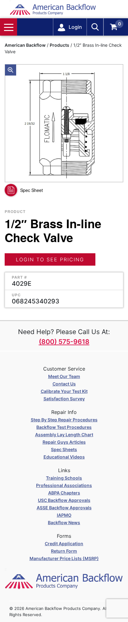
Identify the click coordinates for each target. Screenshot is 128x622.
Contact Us (64, 383)
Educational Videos (64, 456)
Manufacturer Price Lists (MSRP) (64, 558)
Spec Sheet (31, 190)
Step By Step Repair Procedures (64, 419)
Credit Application (64, 543)
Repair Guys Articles (64, 442)
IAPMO (64, 515)
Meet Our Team (64, 376)
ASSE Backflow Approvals (64, 507)
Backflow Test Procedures (64, 427)
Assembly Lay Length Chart (64, 434)
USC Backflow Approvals (64, 500)
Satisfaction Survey (64, 398)
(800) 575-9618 (64, 342)
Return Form (64, 551)
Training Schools (64, 478)
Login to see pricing (50, 259)
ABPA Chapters (64, 492)
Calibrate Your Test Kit (64, 391)
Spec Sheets (64, 449)
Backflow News (64, 522)
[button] (10, 70)
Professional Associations (64, 485)
